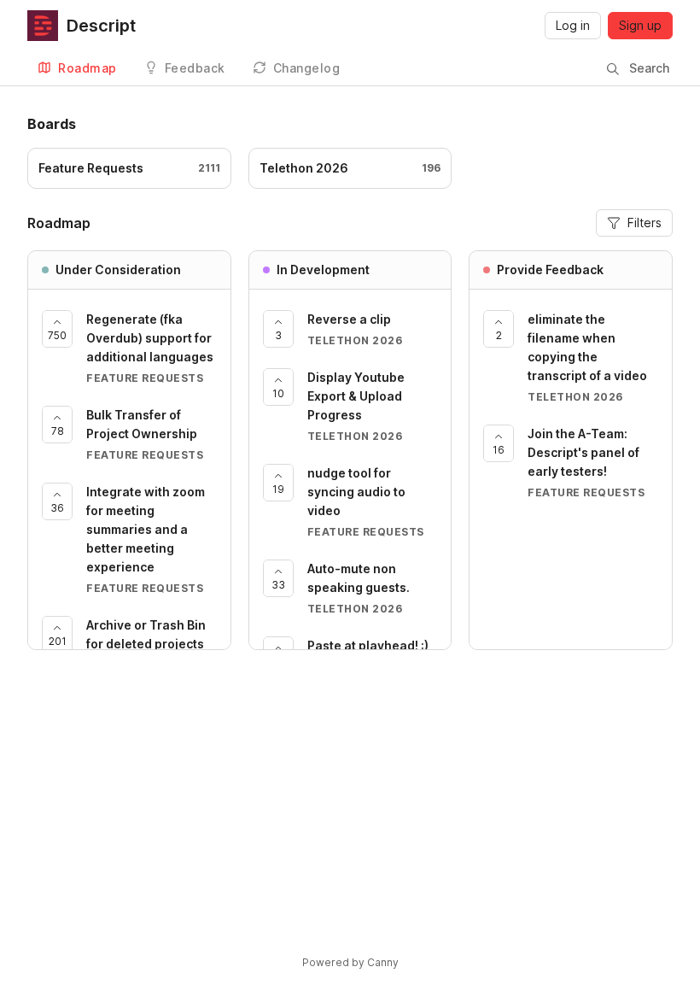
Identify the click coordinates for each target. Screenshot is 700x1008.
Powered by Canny (350, 962)
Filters (644, 222)
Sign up (640, 25)
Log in (573, 25)
